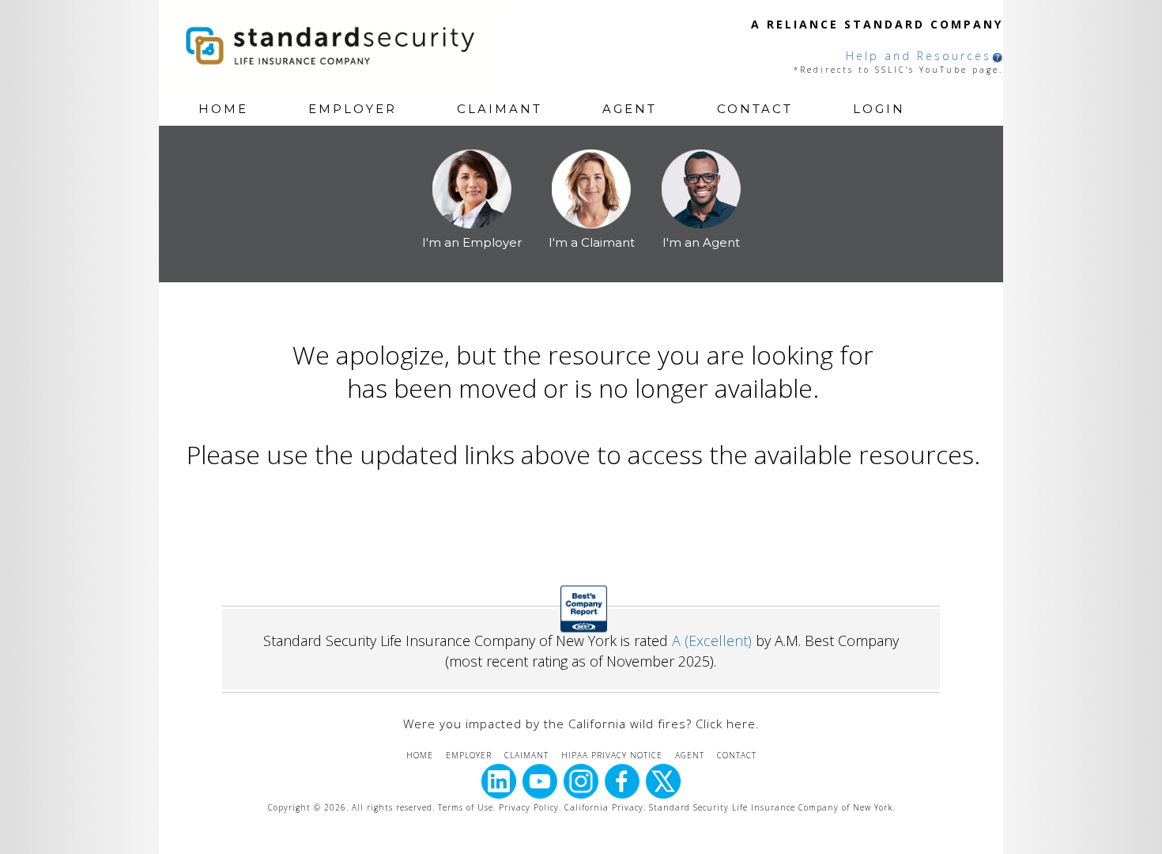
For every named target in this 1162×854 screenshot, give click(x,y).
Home (223, 108)
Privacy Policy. (530, 807)
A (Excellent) (712, 640)
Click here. (728, 723)
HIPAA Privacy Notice (611, 755)
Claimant (499, 108)
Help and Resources (918, 55)
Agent (629, 108)
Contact (755, 108)
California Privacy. (606, 807)
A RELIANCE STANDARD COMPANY (877, 24)
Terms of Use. (467, 807)
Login (879, 108)
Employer (352, 108)
